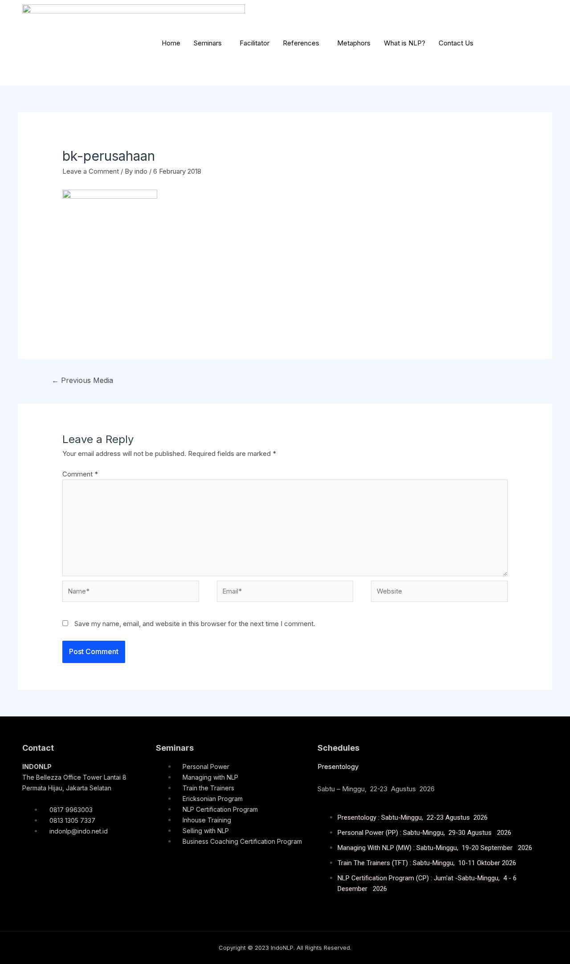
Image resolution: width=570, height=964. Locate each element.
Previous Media (82, 380)
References (301, 43)
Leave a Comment (90, 171)
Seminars (208, 43)
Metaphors (353, 43)
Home (171, 43)
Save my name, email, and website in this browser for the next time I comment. (194, 623)
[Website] (439, 593)
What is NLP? (404, 43)
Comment (80, 474)
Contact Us (456, 43)
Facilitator (254, 43)
